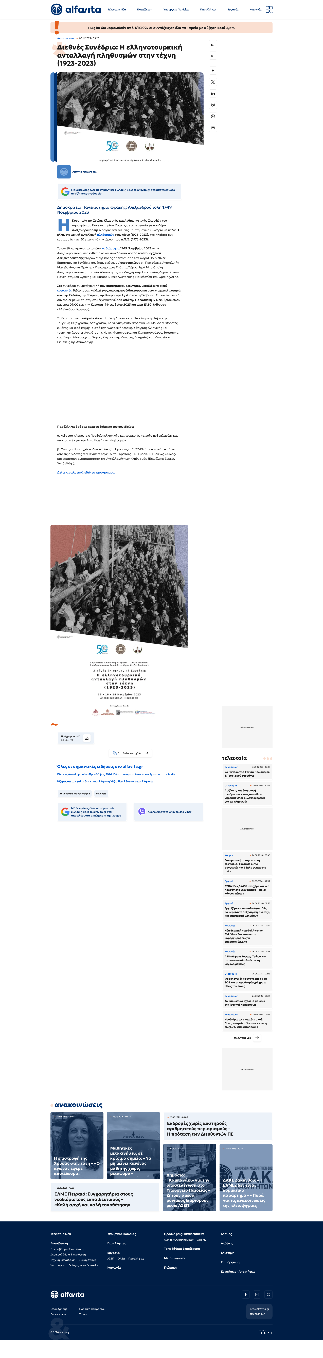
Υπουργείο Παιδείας (176, 9)
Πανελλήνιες (208, 9)
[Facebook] (213, 70)
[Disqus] (132, 875)
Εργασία (233, 9)
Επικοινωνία (58, 1314)
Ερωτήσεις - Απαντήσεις (238, 1271)
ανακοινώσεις (78, 1104)
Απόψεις (227, 1243)
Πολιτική (170, 1267)
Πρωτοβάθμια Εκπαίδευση (67, 1249)
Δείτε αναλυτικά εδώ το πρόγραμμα (86, 472)
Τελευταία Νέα (117, 9)
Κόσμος (226, 1234)
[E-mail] (213, 128)
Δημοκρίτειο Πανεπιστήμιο (74, 793)
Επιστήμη (228, 1253)
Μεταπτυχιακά (174, 1258)
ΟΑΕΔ (121, 1258)
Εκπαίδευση (144, 9)
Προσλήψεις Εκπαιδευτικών (184, 1234)
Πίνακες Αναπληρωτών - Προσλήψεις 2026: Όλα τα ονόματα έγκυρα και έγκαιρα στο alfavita (116, 774)
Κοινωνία (255, 9)
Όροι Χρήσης (58, 1309)
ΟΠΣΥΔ (201, 1239)
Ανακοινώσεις (66, 38)
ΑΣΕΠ (110, 1258)
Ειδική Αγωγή (87, 1260)
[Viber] (213, 105)
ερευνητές (64, 290)
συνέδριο (101, 793)
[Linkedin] (213, 93)
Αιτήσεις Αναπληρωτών (178, 1239)
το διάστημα (110, 248)
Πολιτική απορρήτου (92, 1309)
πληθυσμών (105, 235)
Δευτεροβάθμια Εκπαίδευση (68, 1254)
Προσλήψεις (136, 1258)
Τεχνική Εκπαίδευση (63, 1260)
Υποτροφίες (57, 1265)
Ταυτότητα (86, 1314)
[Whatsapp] (213, 116)
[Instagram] (257, 1294)
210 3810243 (257, 1314)
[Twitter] (213, 82)
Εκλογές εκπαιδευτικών (83, 1265)
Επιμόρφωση (230, 1262)
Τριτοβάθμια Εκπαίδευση (182, 1249)
